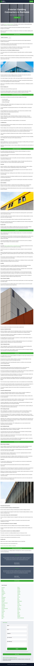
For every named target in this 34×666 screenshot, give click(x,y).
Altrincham (19, 609)
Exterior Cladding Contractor (8, 24)
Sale (18, 595)
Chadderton (14, 545)
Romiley (18, 592)
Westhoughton (19, 601)
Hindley (18, 612)
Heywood (2, 545)
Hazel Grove (19, 605)
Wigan (18, 613)
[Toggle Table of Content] (9, 37)
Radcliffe (3, 601)
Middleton (10, 545)
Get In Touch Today (17, 34)
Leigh (18, 606)
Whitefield (3, 598)
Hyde (2, 618)
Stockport (18, 591)
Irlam (18, 598)
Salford (3, 612)
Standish (18, 616)
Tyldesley (18, 594)
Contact (31, 1)
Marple (18, 599)
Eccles (18, 587)
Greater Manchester (5, 608)
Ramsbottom (4, 597)
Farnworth (3, 611)
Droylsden (3, 604)
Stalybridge (3, 605)
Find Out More (17, 353)
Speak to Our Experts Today (17, 148)
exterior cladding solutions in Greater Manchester (12, 245)
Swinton (3, 609)
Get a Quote (16, 17)
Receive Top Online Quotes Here (17, 548)
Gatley (18, 602)
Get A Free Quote (17, 580)
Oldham (3, 594)
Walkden (3, 616)
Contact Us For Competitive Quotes (17, 94)
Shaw (5, 545)
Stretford (18, 588)
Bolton (3, 615)
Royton (7, 545)
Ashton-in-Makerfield (20, 617)
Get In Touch (17, 230)
